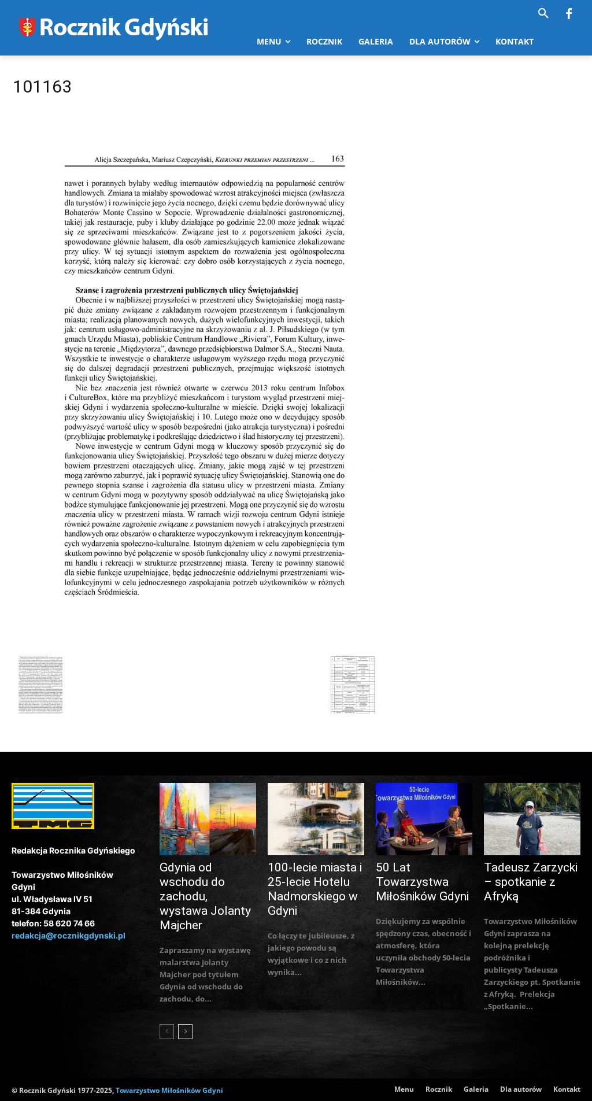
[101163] (198, 644)
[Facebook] (568, 14)
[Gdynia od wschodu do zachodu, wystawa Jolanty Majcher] (208, 819)
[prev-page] (167, 1031)
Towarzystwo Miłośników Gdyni (169, 1090)
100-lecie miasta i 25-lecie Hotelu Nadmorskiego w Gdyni (315, 889)
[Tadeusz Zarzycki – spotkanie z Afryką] (532, 819)
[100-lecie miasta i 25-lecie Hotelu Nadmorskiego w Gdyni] (316, 819)
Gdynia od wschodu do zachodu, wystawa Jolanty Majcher (205, 896)
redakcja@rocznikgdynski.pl (68, 935)
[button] (543, 14)
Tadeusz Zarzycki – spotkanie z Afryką (531, 881)
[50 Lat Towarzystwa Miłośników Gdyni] (424, 819)
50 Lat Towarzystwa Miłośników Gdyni (422, 881)
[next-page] (185, 1031)
